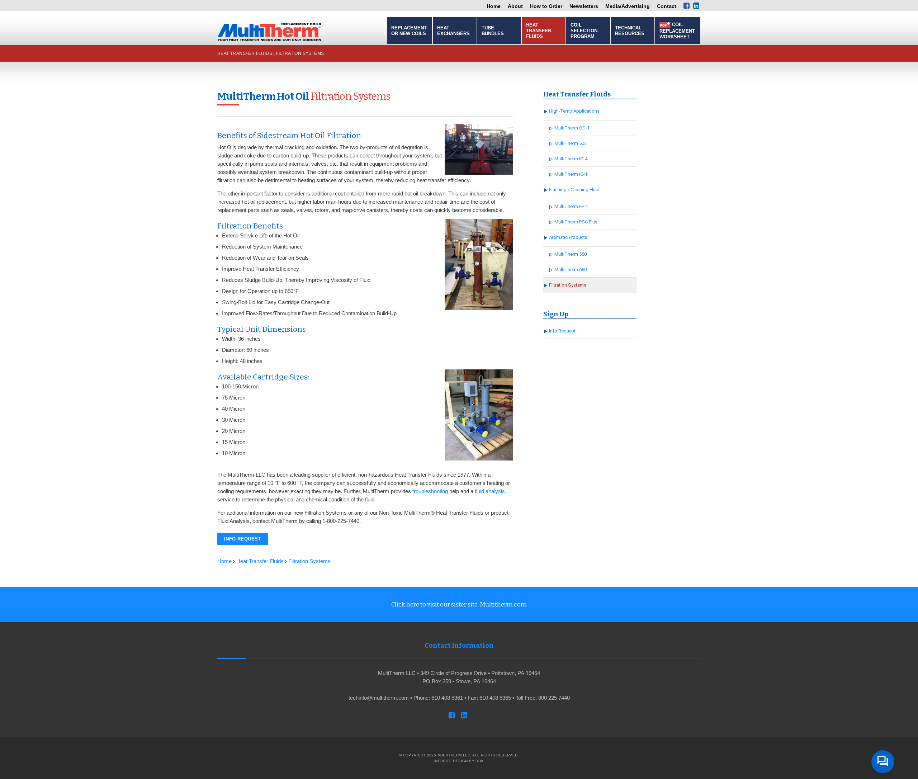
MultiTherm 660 (570, 269)
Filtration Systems (567, 285)
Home (494, 6)
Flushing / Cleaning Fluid (574, 189)
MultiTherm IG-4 (570, 158)
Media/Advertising (627, 6)
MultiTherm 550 (570, 254)
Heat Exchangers (453, 30)
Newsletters (583, 6)
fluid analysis (490, 491)
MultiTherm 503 (570, 143)
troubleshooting (430, 491)
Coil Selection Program (584, 30)
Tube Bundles (493, 30)
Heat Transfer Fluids (538, 30)
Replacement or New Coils (409, 30)
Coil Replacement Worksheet (677, 30)
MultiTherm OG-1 (572, 128)
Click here (405, 604)
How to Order (546, 6)
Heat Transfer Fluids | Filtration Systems (270, 53)
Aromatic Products (568, 237)
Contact (666, 6)
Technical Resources (629, 30)
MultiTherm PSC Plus (575, 222)
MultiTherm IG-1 (570, 174)
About (515, 6)
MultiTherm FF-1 (571, 206)
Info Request (242, 539)
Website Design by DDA (458, 761)
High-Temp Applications (574, 111)
